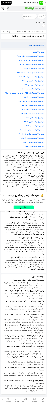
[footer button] (2, 400)
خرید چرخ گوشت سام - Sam (35, 126)
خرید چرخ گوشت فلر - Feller (14, 93)
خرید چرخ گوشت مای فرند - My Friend (31, 134)
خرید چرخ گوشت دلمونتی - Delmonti (32, 130)
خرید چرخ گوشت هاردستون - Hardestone (30, 101)
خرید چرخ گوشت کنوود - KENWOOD (32, 64)
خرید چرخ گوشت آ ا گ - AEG (34, 93)
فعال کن (24, 207)
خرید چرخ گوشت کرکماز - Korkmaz (32, 114)
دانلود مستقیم (6, 3)
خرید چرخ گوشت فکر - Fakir (35, 118)
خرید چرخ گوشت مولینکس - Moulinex (31, 60)
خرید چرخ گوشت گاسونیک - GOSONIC (31, 77)
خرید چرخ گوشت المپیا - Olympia (33, 89)
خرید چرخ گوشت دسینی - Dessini (33, 110)
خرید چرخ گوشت (38, 52)
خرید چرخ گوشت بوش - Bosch (34, 97)
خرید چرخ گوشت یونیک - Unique (33, 105)
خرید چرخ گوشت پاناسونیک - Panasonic (30, 56)
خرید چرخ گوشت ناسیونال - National (32, 138)
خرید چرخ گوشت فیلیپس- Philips (33, 81)
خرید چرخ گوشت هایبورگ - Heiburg (32, 142)
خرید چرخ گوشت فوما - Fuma (34, 146)
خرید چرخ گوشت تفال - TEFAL (34, 69)
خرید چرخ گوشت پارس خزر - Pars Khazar (30, 73)
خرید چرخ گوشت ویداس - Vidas (33, 85)
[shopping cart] (2, 8)
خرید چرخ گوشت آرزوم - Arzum (33, 122)
